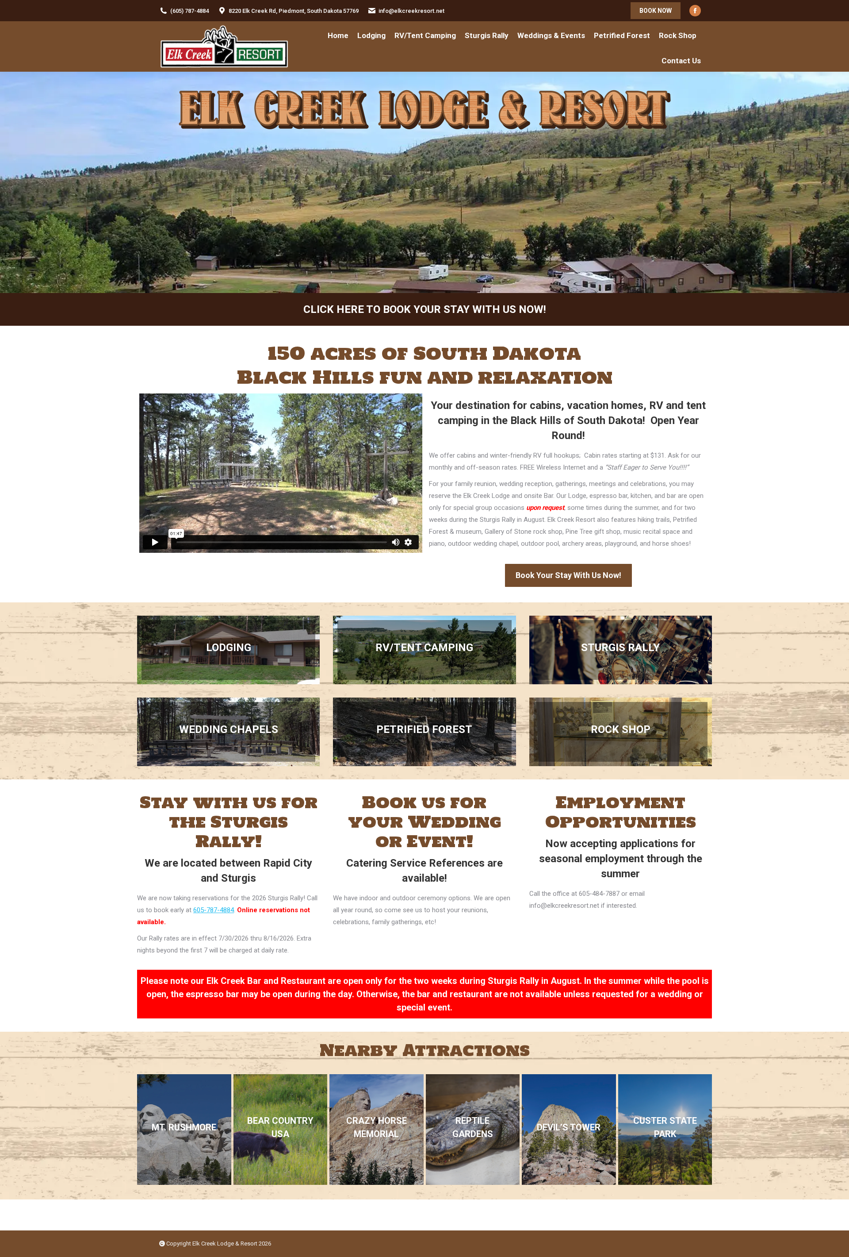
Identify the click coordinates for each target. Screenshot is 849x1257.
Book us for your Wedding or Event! (424, 822)
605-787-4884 (213, 910)
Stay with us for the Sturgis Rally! (228, 822)
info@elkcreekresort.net (411, 11)
